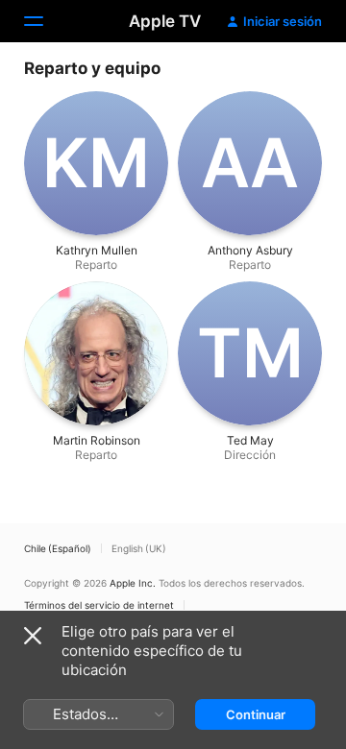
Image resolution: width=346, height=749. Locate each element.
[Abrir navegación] (45, 21)
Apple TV (165, 21)
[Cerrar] (32, 635)
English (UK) (138, 548)
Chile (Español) (57, 548)
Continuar (255, 714)
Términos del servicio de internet (99, 605)
